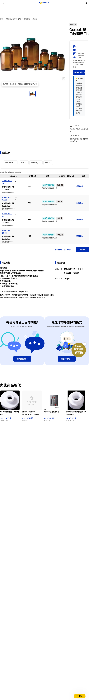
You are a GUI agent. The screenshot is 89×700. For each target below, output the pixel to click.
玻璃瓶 (34, 19)
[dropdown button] (15, 182)
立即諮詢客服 (21, 359)
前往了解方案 (65, 359)
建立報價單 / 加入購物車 (63, 250)
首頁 (1, 19)
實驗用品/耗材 (11, 19)
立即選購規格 (77, 72)
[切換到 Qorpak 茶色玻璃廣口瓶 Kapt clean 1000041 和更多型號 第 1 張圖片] (33, 94)
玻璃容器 (27, 19)
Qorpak (67, 278)
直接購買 (82, 250)
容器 (19, 19)
